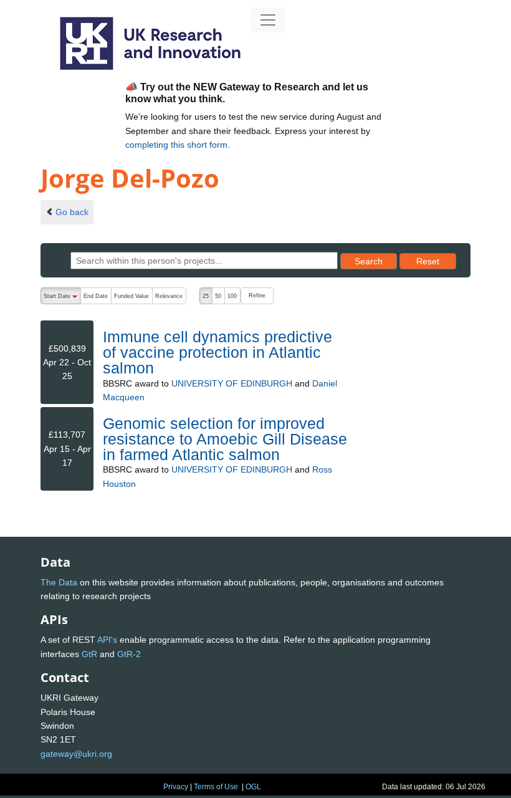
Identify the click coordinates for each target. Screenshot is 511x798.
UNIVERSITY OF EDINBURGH (231, 383)
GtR (89, 654)
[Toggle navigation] (268, 19)
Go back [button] (71, 212)
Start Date (62, 298)
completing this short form (176, 145)
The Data (59, 582)
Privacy (175, 786)
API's (107, 640)
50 (218, 296)
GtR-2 (129, 654)
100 (232, 296)
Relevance (169, 296)
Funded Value (131, 296)
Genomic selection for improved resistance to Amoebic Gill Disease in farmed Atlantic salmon (225, 439)
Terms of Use (216, 786)
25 (206, 296)
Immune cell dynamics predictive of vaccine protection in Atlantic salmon (217, 352)
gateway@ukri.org (76, 754)
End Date (96, 296)
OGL (253, 786)
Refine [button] (257, 295)
